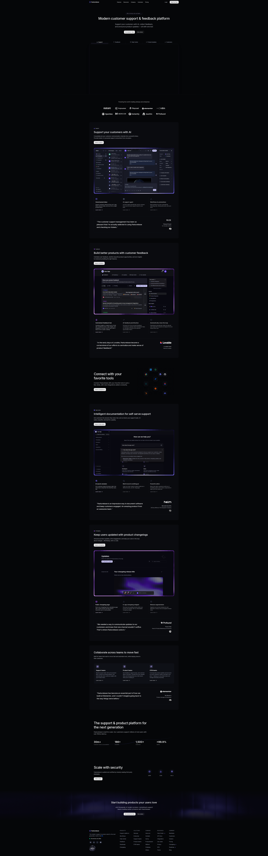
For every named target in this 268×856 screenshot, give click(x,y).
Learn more (144, 92)
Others (147, 850)
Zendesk (147, 836)
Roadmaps (122, 844)
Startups (136, 833)
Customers (140, 2)
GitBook (147, 844)
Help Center (123, 839)
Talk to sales (98, 778)
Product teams (137, 841)
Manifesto (171, 833)
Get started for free (129, 814)
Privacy (159, 844)
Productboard (149, 841)
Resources (126, 2)
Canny (147, 839)
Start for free (174, 2)
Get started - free (129, 32)
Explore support (99, 142)
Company (133, 2)
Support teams (137, 839)
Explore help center (99, 424)
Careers (171, 839)
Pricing (147, 2)
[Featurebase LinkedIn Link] (94, 842)
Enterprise (136, 836)
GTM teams (137, 844)
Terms (159, 850)
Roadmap (171, 847)
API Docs (159, 836)
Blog (170, 850)
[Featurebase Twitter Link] (97, 842)
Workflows (123, 836)
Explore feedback (99, 263)
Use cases (160, 841)
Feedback (122, 841)
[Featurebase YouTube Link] (100, 842)
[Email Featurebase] (90, 842)
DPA (158, 847)
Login (166, 2)
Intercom (147, 833)
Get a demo (140, 32)
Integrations (160, 839)
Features (119, 2)
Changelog (122, 847)
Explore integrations (100, 389)
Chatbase (147, 847)
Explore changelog (99, 545)
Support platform (124, 833)
